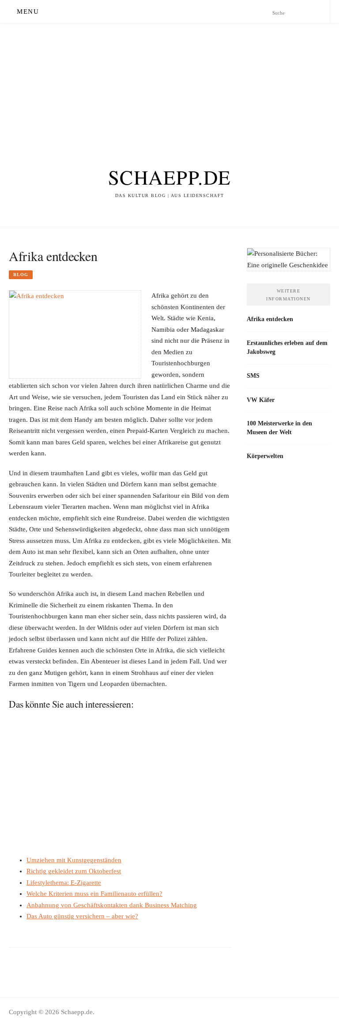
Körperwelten (265, 455)
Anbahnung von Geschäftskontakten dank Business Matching (111, 905)
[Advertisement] (169, 85)
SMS (253, 375)
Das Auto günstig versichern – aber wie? (82, 916)
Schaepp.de (169, 177)
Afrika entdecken (270, 318)
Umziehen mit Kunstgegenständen (73, 860)
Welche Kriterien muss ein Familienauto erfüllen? (94, 893)
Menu (28, 11)
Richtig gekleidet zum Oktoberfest (73, 871)
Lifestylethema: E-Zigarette (63, 882)
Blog (20, 274)
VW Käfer (261, 399)
